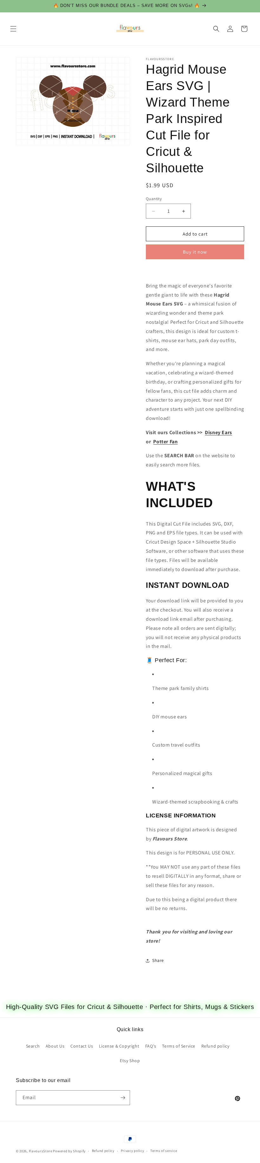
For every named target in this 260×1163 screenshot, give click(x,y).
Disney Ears (218, 432)
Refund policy (215, 1046)
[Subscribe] (123, 1097)
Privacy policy (132, 1150)
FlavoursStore (40, 1151)
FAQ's (150, 1046)
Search (33, 1046)
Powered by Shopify (69, 1151)
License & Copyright (119, 1046)
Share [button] (158, 960)
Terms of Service (178, 1046)
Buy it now (195, 252)
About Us (55, 1046)
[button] (13, 29)
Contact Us (81, 1046)
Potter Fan (165, 441)
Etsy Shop (130, 1060)
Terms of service (163, 1150)
